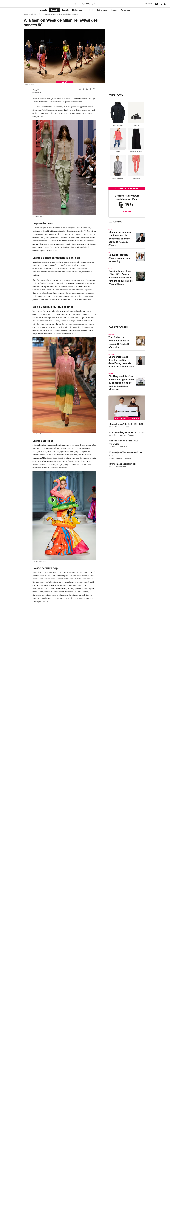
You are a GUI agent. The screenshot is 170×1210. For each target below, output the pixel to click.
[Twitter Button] (80, 89)
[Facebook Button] (83, 89)
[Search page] (161, 3)
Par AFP (35, 90)
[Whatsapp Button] (94, 89)
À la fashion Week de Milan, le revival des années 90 (62, 14)
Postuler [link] (127, 211)
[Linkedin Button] (87, 89)
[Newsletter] (156, 3)
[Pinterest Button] (90, 89)
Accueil (26, 14)
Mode (40, 14)
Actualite (33, 14)
